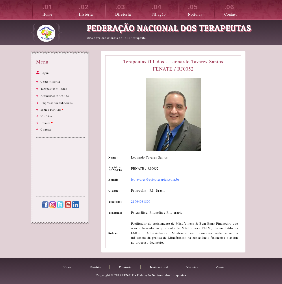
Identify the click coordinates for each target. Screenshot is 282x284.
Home (47, 10)
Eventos (46, 123)
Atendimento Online (55, 96)
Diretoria (123, 10)
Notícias (195, 10)
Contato (230, 10)
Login (44, 73)
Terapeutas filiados (54, 89)
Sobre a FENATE (51, 110)
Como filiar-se (50, 82)
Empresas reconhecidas (57, 103)
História (86, 10)
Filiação (159, 10)
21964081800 (140, 201)
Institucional (159, 267)
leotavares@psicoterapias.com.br (155, 179)
